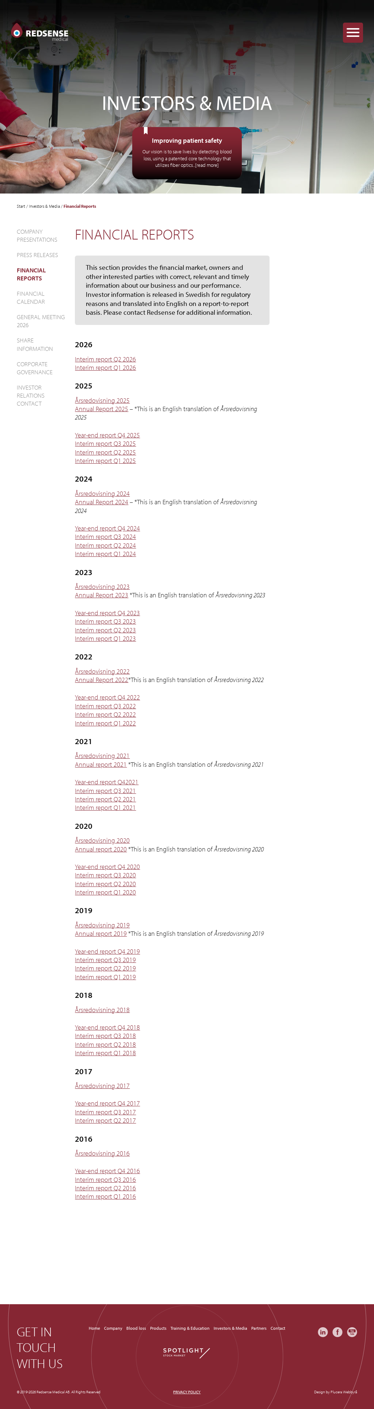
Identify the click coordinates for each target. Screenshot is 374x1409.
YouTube (352, 1332)
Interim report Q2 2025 (105, 452)
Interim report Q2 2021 (105, 799)
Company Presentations (37, 235)
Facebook (337, 1332)
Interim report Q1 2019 (105, 977)
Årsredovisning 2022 (102, 671)
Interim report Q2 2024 (105, 545)
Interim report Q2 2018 (105, 1044)
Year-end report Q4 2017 (107, 1103)
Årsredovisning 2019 (102, 925)
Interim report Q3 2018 (105, 1035)
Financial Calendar (31, 297)
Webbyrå (350, 1391)
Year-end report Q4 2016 (107, 1171)
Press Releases (37, 255)
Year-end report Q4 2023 (107, 613)
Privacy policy (187, 1391)
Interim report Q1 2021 (105, 807)
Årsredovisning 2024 (102, 493)
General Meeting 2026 (41, 321)
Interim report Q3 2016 (105, 1179)
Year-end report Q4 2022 (107, 697)
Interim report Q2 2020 (105, 884)
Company (113, 1328)
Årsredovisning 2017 (102, 1085)
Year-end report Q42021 (106, 782)
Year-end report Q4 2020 (107, 866)
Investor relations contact (31, 395)
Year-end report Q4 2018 (107, 1027)
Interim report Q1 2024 (105, 554)
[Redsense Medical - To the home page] (39, 32)
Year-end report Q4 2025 (107, 435)
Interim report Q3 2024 (105, 536)
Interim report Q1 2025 (105, 460)
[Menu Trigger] (353, 33)
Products (158, 1328)
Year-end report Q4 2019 (107, 951)
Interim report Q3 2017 (105, 1112)
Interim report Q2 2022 (105, 714)
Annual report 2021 (101, 764)
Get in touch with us (40, 1347)
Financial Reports (31, 274)
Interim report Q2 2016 (105, 1188)
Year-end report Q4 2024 (107, 528)
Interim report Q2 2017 (105, 1120)
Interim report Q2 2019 (105, 968)
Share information (35, 344)
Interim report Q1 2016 (105, 1196)
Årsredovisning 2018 (102, 1010)
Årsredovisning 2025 (102, 400)
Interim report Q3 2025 (105, 443)
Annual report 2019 (101, 933)
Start (21, 206)
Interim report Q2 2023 (105, 630)
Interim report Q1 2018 (105, 1053)
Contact (278, 1328)
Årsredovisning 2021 (102, 755)
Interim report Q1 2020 (105, 892)
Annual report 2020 (101, 849)
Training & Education (190, 1328)
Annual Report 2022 (101, 679)
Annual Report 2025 (101, 409)
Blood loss (136, 1328)
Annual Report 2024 (101, 502)
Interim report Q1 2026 (105, 367)
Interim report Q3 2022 (105, 706)
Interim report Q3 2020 (105, 875)
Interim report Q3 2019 (105, 960)
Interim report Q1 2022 (105, 723)
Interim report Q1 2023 (105, 638)
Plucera (336, 1391)
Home (94, 1328)
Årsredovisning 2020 (102, 840)
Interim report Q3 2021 (105, 790)
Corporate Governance (35, 368)
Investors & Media (44, 206)
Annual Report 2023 (101, 595)
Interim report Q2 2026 (105, 359)
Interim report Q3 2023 (105, 621)
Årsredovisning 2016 (102, 1153)
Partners (259, 1328)
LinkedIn (323, 1332)
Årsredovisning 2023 (102, 586)
